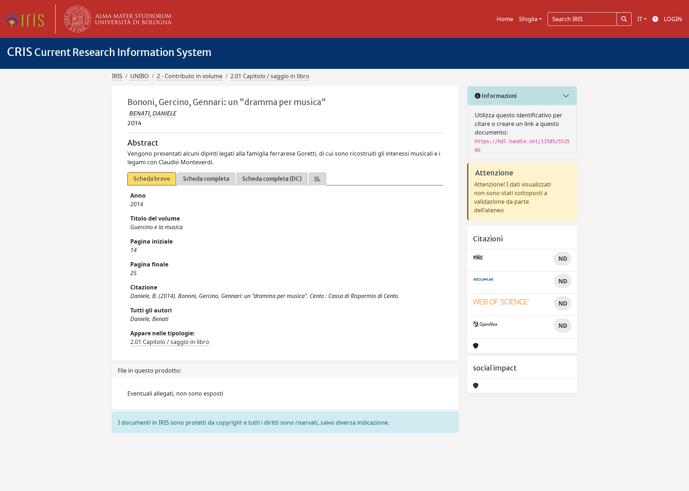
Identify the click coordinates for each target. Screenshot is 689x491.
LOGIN (673, 19)
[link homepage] (27, 19)
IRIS (117, 76)
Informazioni (499, 95)
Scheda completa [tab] (206, 178)
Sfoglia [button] (528, 19)
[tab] (318, 178)
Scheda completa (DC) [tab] (272, 178)
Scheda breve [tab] (151, 178)
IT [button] (639, 19)
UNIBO (139, 76)
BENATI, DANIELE (152, 113)
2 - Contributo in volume (189, 76)
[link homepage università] (116, 19)
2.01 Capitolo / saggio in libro (269, 76)
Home (505, 19)
